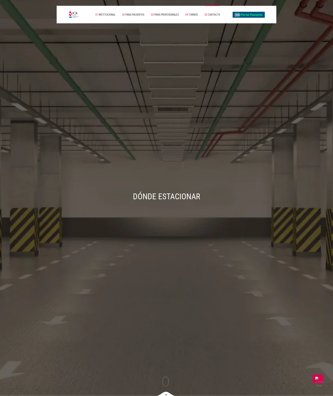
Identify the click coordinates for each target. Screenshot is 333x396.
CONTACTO (212, 14)
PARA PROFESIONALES (165, 14)
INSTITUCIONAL (105, 14)
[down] (166, 393)
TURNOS (191, 14)
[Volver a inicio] (70, 14)
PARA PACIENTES (133, 14)
